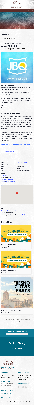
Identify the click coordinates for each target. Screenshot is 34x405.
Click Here (17, 349)
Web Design (20, 402)
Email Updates (7, 398)
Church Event (9, 179)
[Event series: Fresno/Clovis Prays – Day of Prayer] (10, 312)
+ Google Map (22, 214)
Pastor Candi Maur (22, 162)
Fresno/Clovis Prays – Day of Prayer (11, 310)
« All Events (5, 34)
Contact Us (6, 394)
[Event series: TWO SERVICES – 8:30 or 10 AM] (8, 246)
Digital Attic (27, 402)
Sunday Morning (10, 181)
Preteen (3, 181)
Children (3, 179)
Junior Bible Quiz (5, 175)
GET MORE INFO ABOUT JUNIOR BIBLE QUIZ (15, 144)
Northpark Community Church (9, 211)
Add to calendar (9, 151)
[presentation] (16, 233)
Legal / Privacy (7, 390)
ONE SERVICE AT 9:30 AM (8, 244)
